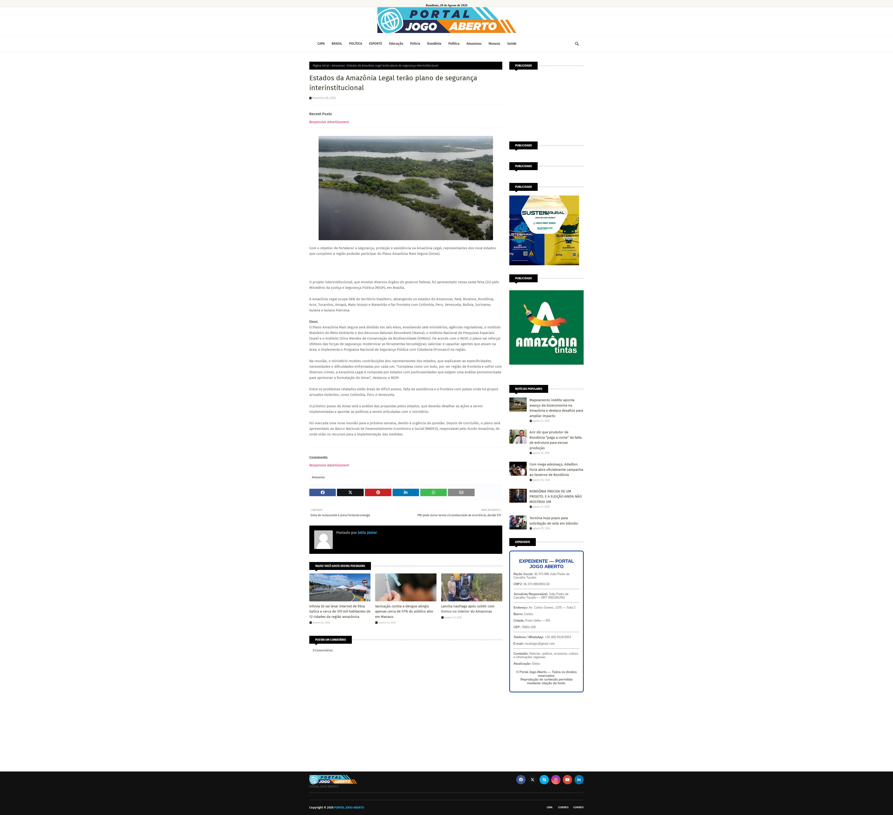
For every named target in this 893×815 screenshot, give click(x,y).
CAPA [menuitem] (321, 44)
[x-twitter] (532, 779)
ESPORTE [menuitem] (375, 44)
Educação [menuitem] (396, 44)
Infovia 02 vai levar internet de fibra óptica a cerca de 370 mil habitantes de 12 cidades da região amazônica (339, 611)
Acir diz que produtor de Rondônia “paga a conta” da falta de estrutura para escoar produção (556, 440)
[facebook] (521, 779)
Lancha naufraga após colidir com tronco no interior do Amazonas (467, 609)
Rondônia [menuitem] (434, 44)
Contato (563, 807)
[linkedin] (579, 779)
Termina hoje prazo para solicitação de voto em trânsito (554, 520)
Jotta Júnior (367, 532)
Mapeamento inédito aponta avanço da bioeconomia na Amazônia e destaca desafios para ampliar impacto (556, 408)
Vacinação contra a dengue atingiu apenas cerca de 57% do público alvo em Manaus (404, 611)
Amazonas (338, 65)
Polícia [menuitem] (415, 44)
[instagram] (555, 779)
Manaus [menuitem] (494, 44)
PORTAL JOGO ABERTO (349, 807)
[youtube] (567, 779)
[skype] (544, 779)
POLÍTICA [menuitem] (355, 44)
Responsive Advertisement (329, 122)
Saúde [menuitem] (511, 44)
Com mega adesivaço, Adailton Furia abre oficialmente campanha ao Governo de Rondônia (556, 469)
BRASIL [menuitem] (337, 44)
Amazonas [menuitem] (474, 44)
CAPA (549, 807)
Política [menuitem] (454, 44)
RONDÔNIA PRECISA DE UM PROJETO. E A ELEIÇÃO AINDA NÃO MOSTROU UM (556, 496)
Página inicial (321, 65)
